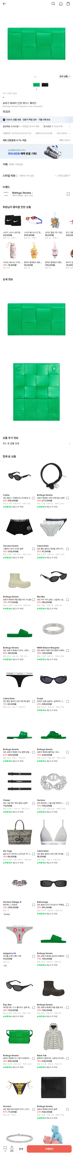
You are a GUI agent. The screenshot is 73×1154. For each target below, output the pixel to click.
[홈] (60, 3)
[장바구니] (68, 3)
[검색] (53, 3)
